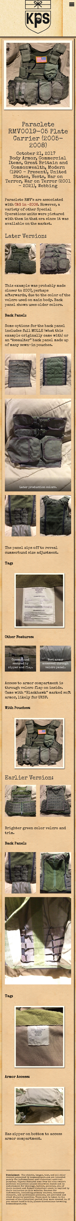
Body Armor (23, 158)
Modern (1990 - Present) (37, 170)
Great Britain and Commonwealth (39, 165)
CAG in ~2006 (26, 205)
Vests (38, 177)
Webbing (48, 186)
